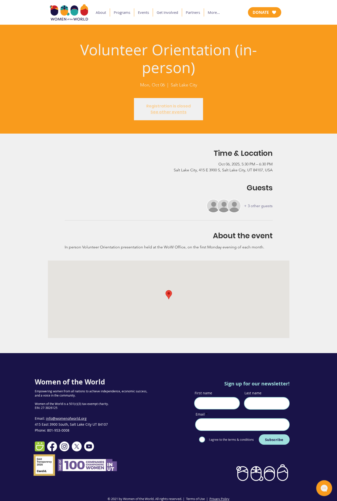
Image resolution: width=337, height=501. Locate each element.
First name (203, 393)
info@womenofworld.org (66, 418)
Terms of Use (195, 499)
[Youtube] (89, 446)
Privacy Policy (219, 499)
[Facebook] (52, 446)
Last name (253, 393)
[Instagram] (64, 446)
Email (200, 414)
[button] (101, 12)
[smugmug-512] (40, 446)
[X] (77, 446)
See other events (168, 112)
